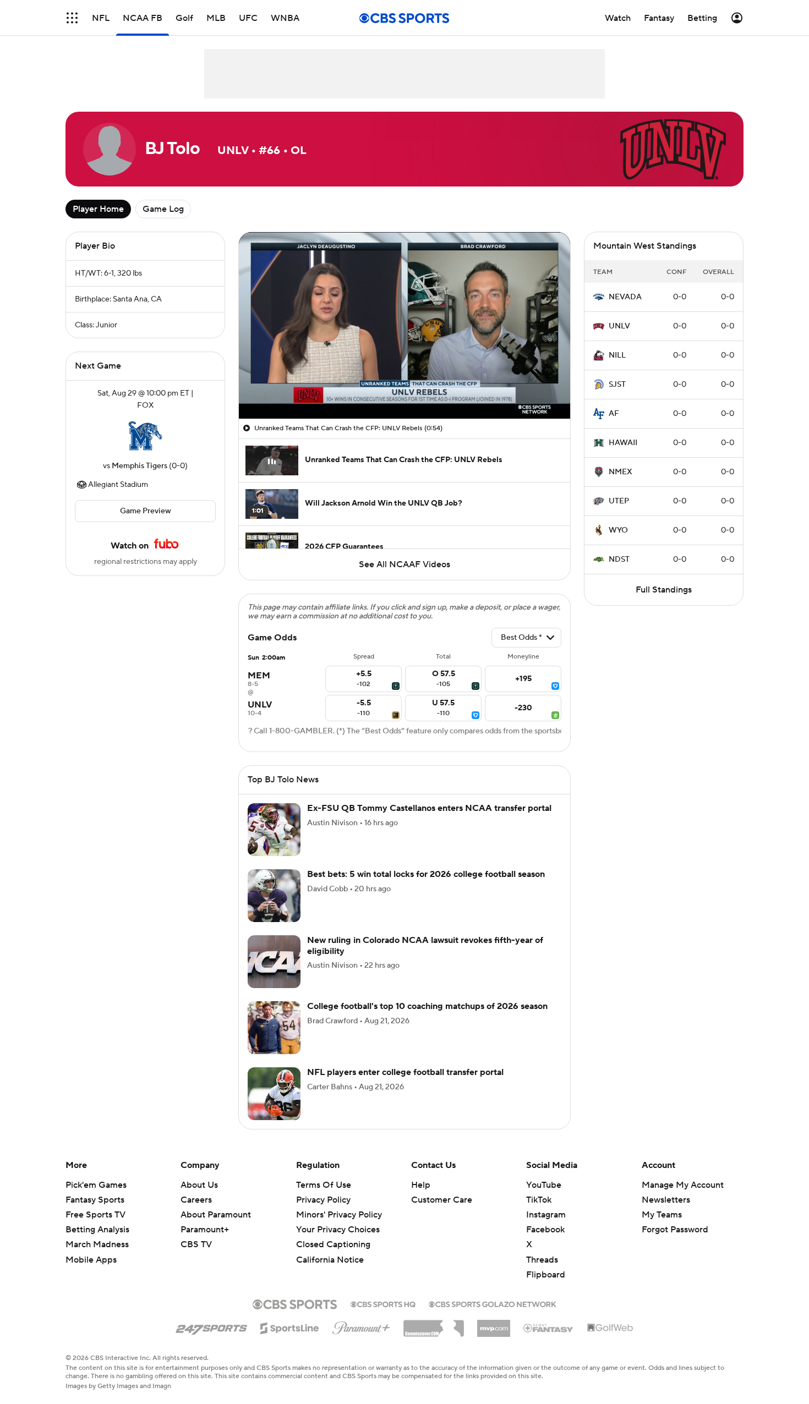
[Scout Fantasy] (548, 1327)
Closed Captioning (333, 1244)
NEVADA (625, 297)
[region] (404, 325)
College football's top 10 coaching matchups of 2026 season (427, 1006)
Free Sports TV (95, 1214)
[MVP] (493, 1324)
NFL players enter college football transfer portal (405, 1072)
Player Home (98, 209)
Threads (542, 1259)
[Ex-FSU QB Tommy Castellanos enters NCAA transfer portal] (274, 829)
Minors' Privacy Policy (339, 1214)
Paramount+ (205, 1229)
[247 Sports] (211, 1326)
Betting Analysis (97, 1229)
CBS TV (196, 1244)
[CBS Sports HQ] (383, 1303)
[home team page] (145, 435)
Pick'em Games (96, 1185)
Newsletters (666, 1199)
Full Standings (664, 589)
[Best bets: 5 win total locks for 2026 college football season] (274, 895)
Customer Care (441, 1199)
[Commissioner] (433, 1324)
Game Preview (145, 511)
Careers (196, 1199)
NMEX (620, 472)
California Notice (330, 1259)
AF (614, 414)
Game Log (163, 209)
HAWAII (623, 443)
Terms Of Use (323, 1185)
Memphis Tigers (139, 466)
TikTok (538, 1199)
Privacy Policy (323, 1199)
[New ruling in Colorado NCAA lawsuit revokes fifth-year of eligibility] (274, 961)
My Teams (662, 1214)
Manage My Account (683, 1185)
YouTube (543, 1185)
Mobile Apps (91, 1259)
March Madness (97, 1244)
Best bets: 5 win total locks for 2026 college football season (426, 874)
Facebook (545, 1229)
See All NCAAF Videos (404, 564)
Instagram (546, 1214)
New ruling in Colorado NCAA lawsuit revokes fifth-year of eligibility (425, 945)
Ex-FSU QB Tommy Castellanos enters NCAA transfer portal (429, 808)
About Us (199, 1185)
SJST (617, 385)
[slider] (404, 386)
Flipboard (545, 1274)
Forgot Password (675, 1229)
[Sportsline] (289, 1326)
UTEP (619, 501)
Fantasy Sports (94, 1199)
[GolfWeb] (610, 1328)
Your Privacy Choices (338, 1229)
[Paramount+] (361, 1325)
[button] (72, 18)
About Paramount (216, 1214)
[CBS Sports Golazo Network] (492, 1303)
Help (420, 1185)
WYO (618, 530)
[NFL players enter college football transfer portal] (274, 1093)
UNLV (619, 326)
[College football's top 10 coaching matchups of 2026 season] (274, 1027)
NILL (617, 355)
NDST (619, 559)
